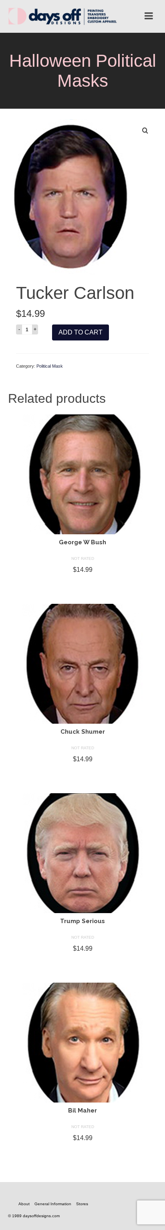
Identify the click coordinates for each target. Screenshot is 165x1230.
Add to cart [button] (82, 584)
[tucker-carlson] (69, 196)
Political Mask (49, 366)
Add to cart (80, 332)
